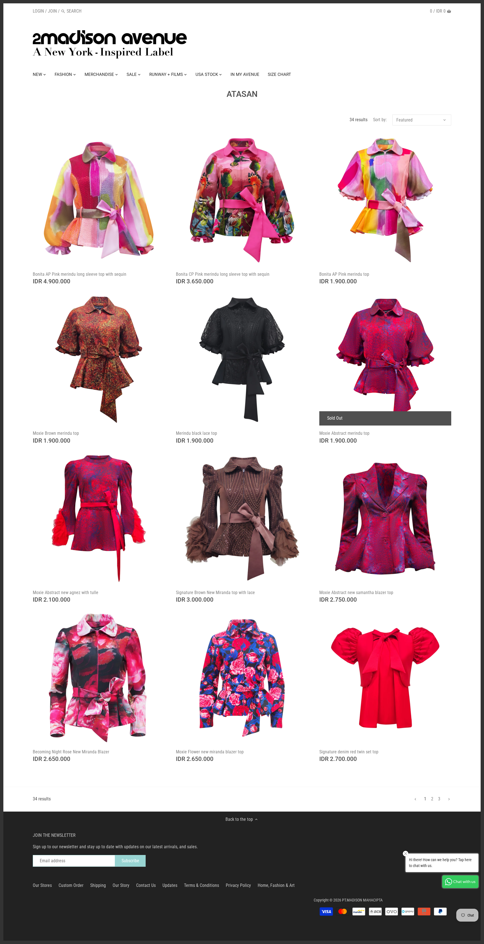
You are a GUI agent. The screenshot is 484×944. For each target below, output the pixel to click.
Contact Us (146, 885)
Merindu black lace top (196, 433)
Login (38, 11)
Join (52, 11)
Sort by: (380, 119)
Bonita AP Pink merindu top (344, 274)
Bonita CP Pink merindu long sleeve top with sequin (222, 274)
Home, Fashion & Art (276, 885)
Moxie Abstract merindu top (344, 433)
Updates (169, 885)
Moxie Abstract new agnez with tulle (65, 592)
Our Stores (42, 885)
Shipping (98, 885)
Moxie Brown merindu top (56, 433)
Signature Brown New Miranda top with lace (215, 592)
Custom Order (71, 885)
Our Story (121, 885)
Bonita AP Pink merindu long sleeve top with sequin (79, 274)
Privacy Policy (238, 885)
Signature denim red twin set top (348, 751)
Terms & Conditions (201, 885)
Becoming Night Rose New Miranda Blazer (71, 751)
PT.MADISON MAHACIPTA (362, 900)
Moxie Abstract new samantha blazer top (356, 592)
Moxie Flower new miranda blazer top (210, 751)
